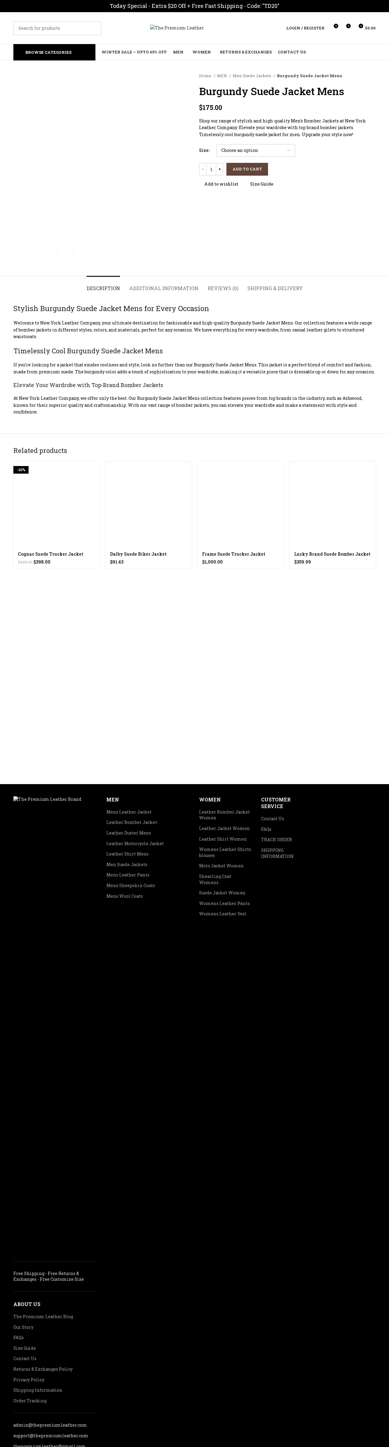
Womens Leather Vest (222, 914)
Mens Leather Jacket (129, 812)
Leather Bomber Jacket (131, 822)
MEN (222, 75)
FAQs (18, 1337)
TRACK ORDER (276, 839)
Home (205, 75)
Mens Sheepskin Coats (130, 885)
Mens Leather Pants (128, 875)
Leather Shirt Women (223, 839)
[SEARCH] (95, 28)
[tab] (103, 285)
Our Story (23, 1327)
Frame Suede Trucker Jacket (233, 554)
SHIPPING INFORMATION (277, 853)
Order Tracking (29, 1401)
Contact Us (24, 1358)
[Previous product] (360, 76)
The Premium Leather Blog (43, 1316)
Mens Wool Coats (124, 896)
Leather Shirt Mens (127, 854)
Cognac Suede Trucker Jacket (50, 554)
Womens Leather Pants (224, 903)
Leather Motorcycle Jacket (135, 843)
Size (203, 150)
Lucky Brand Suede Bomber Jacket (332, 554)
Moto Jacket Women (221, 866)
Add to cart (247, 169)
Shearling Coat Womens (215, 879)
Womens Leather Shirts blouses (225, 852)
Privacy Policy (28, 1380)
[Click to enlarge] (65, 251)
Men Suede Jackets (252, 75)
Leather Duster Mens (128, 833)
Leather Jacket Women (224, 828)
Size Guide (24, 1348)
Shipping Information (37, 1390)
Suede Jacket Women (222, 893)
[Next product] (373, 76)
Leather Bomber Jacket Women (224, 815)
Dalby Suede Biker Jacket (138, 554)
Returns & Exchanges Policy (43, 1369)
